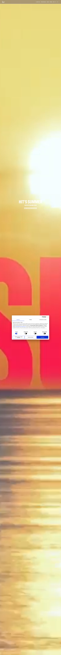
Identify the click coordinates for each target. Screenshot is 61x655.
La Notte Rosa (3, 2)
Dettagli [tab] (30, 319)
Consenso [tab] (18, 319)
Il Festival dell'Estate (30, 208)
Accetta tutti (42, 337)
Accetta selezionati (30, 337)
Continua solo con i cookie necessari (18, 337)
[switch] (26, 333)
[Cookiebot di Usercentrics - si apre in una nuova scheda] (42, 317)
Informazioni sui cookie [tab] (43, 319)
